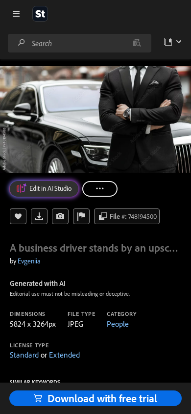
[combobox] (79, 43)
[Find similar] (137, 43)
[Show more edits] (100, 189)
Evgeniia (29, 261)
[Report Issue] (81, 216)
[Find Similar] (60, 216)
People (118, 324)
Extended (64, 355)
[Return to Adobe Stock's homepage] (40, 14)
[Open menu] (16, 14)
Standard (24, 355)
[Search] (21, 43)
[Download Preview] (39, 216)
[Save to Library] (18, 216)
